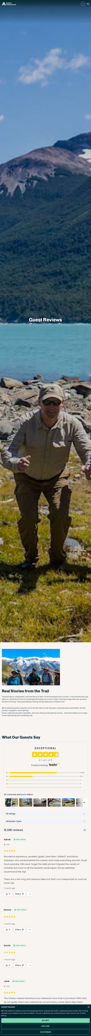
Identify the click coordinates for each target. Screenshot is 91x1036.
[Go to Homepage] (9, 3)
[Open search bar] (83, 4)
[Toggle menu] (88, 4)
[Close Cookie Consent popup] (88, 1007)
